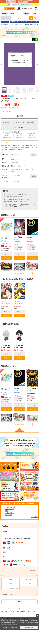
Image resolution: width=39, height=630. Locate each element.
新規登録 (24, 9)
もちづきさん (5, 22)
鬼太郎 (6, 250)
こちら (18, 194)
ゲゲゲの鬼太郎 (5, 248)
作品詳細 (6, 315)
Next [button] (38, 64)
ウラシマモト (9, 513)
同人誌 (12, 24)
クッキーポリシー (33, 611)
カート (7, 258)
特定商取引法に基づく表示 (11, 615)
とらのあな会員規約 (20, 608)
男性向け (27, 13)
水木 (2, 250)
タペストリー (24, 22)
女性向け (35, 13)
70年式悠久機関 (14, 22)
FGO (6, 511)
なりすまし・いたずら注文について (27, 615)
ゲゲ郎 (16, 249)
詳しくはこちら (34, 570)
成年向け (12, 13)
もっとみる (34, 517)
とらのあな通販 (4, 24)
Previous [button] (1, 64)
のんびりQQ (30, 391)
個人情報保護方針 (22, 611)
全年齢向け (4, 13)
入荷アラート (34, 155)
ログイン (30, 9)
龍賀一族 (29, 400)
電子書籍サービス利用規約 (9, 611)
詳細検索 (35, 18)
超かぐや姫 (8, 515)
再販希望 (19, 116)
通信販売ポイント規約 (32, 608)
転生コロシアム (34, 22)
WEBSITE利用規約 (7, 608)
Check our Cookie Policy (10, 627)
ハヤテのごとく (10, 507)
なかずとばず (9, 509)
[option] (19, 64)
